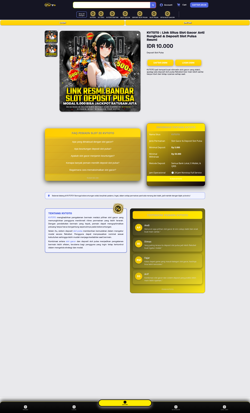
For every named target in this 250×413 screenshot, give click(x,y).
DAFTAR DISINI (160, 63)
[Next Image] (138, 72)
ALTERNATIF (176, 409)
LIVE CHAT (224, 409)
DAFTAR (187, 23)
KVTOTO (52, 217)
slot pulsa (77, 231)
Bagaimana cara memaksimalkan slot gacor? (92, 170)
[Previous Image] (62, 72)
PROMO (25, 409)
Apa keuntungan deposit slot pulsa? (92, 149)
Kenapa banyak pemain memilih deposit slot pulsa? (92, 163)
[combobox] (111, 5)
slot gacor (71, 241)
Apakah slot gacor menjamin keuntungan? (93, 156)
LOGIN (63, 23)
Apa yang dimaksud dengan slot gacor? (92, 142)
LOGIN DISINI (188, 63)
